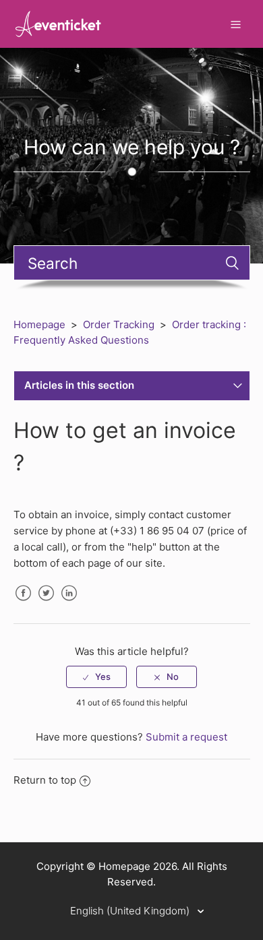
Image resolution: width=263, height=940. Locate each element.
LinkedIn (69, 603)
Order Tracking (118, 324)
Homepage (39, 324)
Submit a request (186, 736)
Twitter (46, 603)
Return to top (44, 780)
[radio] (96, 676)
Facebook (23, 603)
